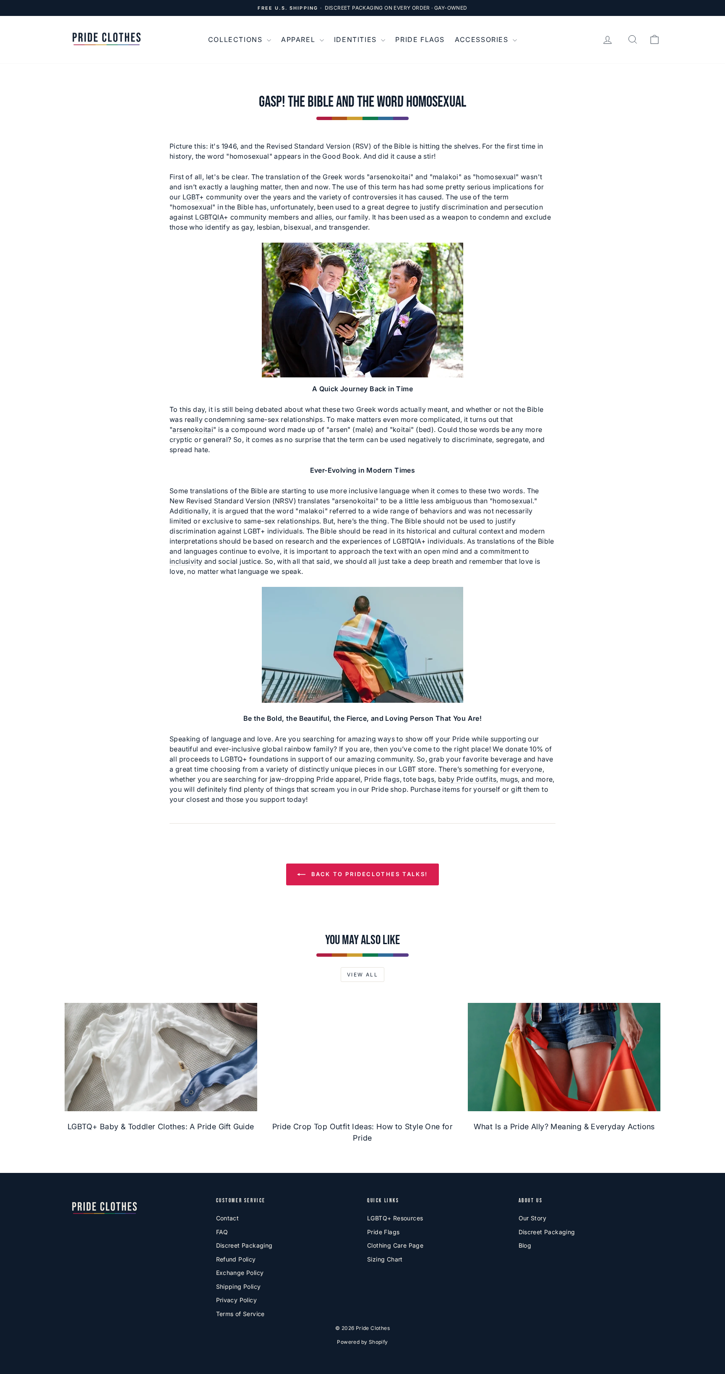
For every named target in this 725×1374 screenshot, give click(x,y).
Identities (356, 39)
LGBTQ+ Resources (395, 1218)
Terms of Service (240, 1313)
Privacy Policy (236, 1299)
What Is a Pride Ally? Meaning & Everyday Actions (564, 1126)
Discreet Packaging (244, 1245)
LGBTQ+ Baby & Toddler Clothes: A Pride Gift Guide (161, 1126)
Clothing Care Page (395, 1245)
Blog (525, 1245)
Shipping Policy (238, 1286)
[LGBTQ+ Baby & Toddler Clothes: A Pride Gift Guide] (161, 1057)
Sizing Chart (385, 1259)
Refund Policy (236, 1259)
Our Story (533, 1218)
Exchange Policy (240, 1272)
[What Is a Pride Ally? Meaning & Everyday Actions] (564, 1057)
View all (362, 974)
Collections (236, 39)
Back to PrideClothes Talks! (368, 874)
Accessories (483, 39)
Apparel (299, 39)
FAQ (222, 1231)
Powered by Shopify (362, 1342)
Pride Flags (420, 39)
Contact (227, 1218)
